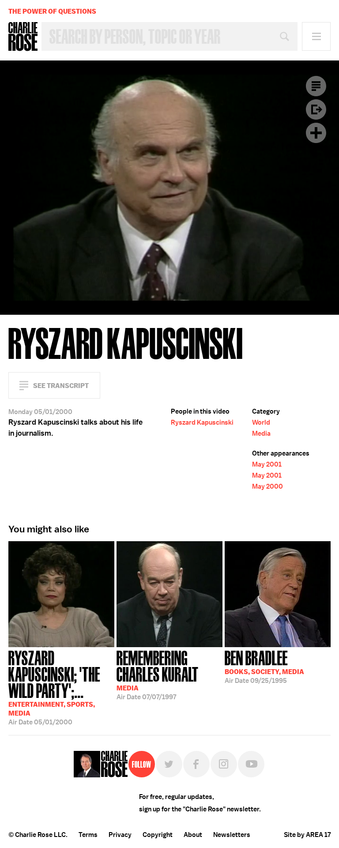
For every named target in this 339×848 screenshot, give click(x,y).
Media (261, 433)
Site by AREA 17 (307, 834)
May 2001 (267, 464)
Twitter (169, 764)
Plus (316, 133)
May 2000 (267, 486)
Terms (88, 834)
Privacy (120, 834)
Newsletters (231, 834)
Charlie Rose (23, 36)
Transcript (316, 86)
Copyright (158, 834)
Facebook (196, 764)
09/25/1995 (264, 666)
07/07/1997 (158, 674)
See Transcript (61, 385)
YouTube (251, 764)
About (193, 834)
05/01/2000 (54, 687)
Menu (316, 36)
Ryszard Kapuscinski (202, 422)
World (261, 422)
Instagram (224, 764)
